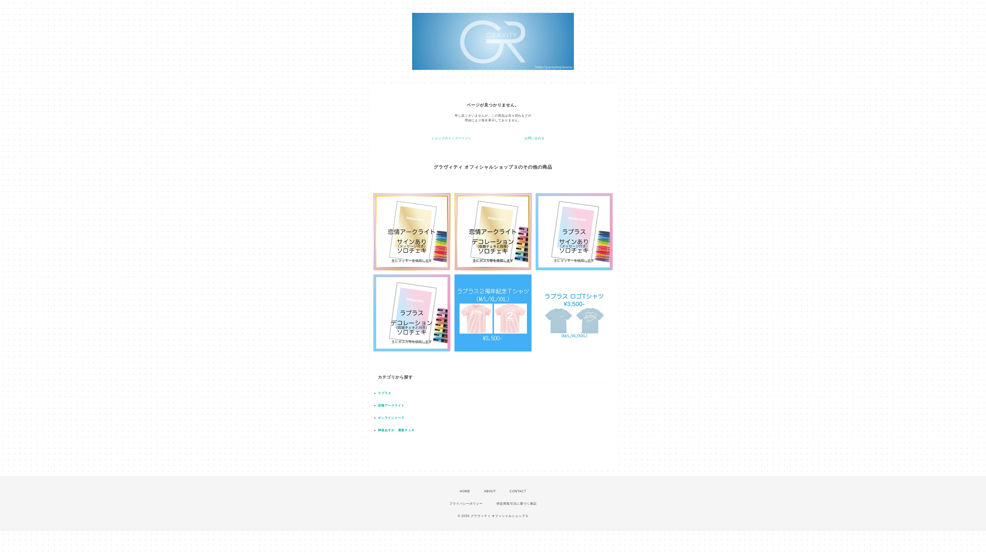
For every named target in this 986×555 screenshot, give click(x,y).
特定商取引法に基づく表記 (517, 503)
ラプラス (384, 393)
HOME (465, 491)
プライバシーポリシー (466, 503)
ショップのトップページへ (451, 138)
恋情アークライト (391, 405)
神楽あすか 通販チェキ (396, 430)
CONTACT (518, 491)
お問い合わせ (535, 138)
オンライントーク (391, 418)
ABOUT (490, 491)
